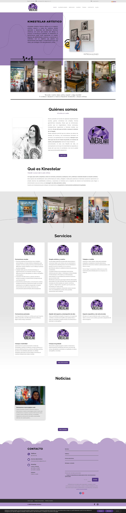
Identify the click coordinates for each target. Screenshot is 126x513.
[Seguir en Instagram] (83, 493)
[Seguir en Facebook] (80, 493)
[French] (115, 1)
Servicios (71, 7)
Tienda (84, 7)
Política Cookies (49, 500)
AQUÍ (57, 511)
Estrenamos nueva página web (25, 407)
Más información (63, 362)
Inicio (55, 7)
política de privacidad (81, 489)
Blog (96, 7)
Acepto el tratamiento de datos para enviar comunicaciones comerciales (80, 475)
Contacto (91, 7)
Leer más (63, 155)
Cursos (78, 7)
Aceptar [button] (101, 511)
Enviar (95, 479)
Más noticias (63, 429)
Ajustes (117, 511)
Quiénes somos (62, 7)
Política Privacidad (39, 500)
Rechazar (109, 511)
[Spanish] (112, 1)
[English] (113, 1)
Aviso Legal (30, 500)
